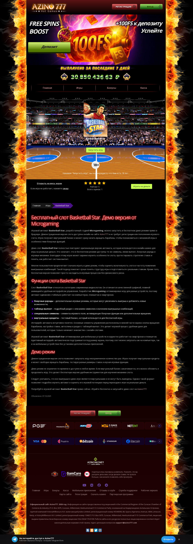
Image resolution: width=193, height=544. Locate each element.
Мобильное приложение (84, 490)
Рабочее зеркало (149, 490)
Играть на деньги (141, 186)
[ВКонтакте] (87, 530)
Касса (143, 88)
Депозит (49, 46)
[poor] (90, 183)
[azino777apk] (106, 485)
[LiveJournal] (104, 530)
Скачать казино (98, 494)
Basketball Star (62, 205)
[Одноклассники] (92, 530)
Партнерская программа (121, 494)
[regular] (94, 183)
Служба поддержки (128, 490)
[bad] (85, 183)
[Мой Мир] (100, 530)
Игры (79, 88)
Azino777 (104, 234)
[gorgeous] (103, 183)
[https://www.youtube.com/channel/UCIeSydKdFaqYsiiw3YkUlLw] (84, 485)
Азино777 (142, 389)
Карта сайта (65, 494)
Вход (150, 6)
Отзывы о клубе (107, 490)
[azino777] (91, 485)
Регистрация (123, 6)
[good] (99, 183)
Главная (47, 88)
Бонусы (111, 88)
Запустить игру (95, 150)
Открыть (168, 539)
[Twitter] (96, 530)
